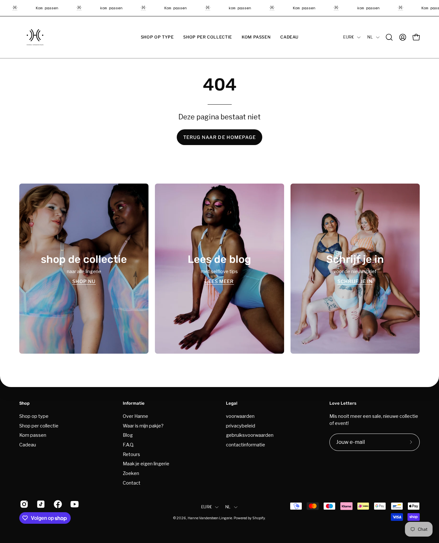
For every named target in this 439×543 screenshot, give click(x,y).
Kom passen (32, 435)
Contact (131, 483)
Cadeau (27, 445)
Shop (24, 403)
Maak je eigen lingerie (146, 464)
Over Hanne (135, 416)
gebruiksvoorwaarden (249, 435)
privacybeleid (240, 425)
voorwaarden (240, 416)
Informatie (134, 403)
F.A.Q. (128, 445)
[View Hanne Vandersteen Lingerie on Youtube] (74, 504)
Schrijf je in (354, 281)
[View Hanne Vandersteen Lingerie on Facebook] (57, 504)
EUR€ (348, 37)
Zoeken (131, 473)
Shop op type (34, 416)
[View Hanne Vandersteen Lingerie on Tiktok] (40, 504)
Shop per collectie (38, 425)
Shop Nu (84, 281)
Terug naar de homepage (219, 137)
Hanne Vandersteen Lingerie (210, 518)
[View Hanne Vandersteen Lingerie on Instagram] (23, 504)
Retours (131, 454)
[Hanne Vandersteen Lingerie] (35, 37)
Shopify (258, 518)
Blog (128, 435)
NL (370, 37)
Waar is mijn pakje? (143, 425)
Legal (231, 403)
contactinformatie (245, 445)
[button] (157, 37)
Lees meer (219, 281)
